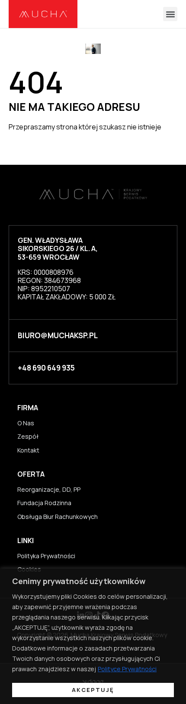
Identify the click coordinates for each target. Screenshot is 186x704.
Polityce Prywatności (127, 669)
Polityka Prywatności (46, 556)
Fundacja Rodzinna (44, 503)
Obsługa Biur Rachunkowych (57, 516)
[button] (170, 14)
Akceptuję (93, 690)
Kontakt (28, 450)
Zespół (27, 436)
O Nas (25, 423)
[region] (93, 636)
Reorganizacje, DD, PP (48, 489)
